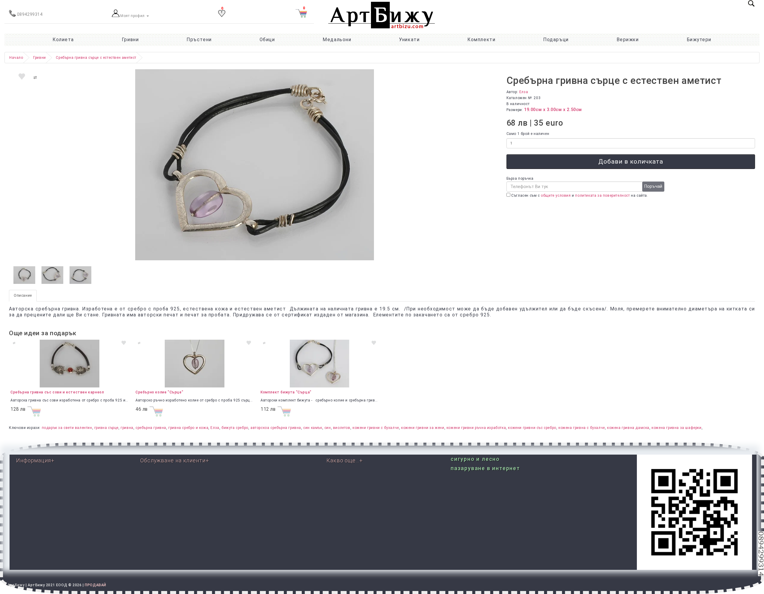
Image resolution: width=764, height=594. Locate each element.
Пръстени (199, 39)
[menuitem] (699, 40)
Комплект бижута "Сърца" (286, 392)
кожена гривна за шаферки (676, 428)
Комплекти (481, 39)
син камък (312, 428)
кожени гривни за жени (422, 428)
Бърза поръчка (520, 178)
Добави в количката (630, 161)
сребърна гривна (150, 428)
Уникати (409, 39)
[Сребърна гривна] (81, 275)
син (327, 428)
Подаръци (556, 39)
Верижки (628, 39)
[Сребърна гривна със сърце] (24, 275)
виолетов (341, 428)
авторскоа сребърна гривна (275, 428)
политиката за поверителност (602, 195)
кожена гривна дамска (628, 428)
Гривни (130, 39)
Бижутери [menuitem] (699, 39)
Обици (267, 39)
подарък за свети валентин (67, 428)
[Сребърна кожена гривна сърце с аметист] (52, 275)
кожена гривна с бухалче (581, 428)
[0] (221, 16)
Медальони (337, 39)
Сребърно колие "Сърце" (159, 392)
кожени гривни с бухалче (375, 428)
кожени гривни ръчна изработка (476, 428)
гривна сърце (106, 428)
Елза (523, 92)
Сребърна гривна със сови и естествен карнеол (57, 392)
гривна (127, 428)
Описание (23, 295)
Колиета (63, 39)
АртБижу (15, 585)
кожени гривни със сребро (532, 428)
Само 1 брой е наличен (527, 134)
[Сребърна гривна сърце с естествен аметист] (254, 164)
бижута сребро (234, 428)
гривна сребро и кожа (188, 428)
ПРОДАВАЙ (95, 585)
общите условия (556, 195)
